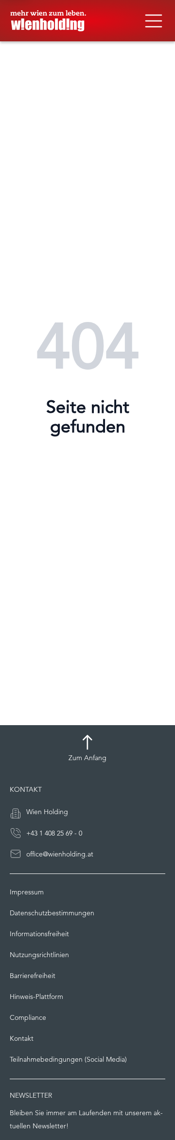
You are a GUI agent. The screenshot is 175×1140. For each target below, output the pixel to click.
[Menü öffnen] (153, 21)
